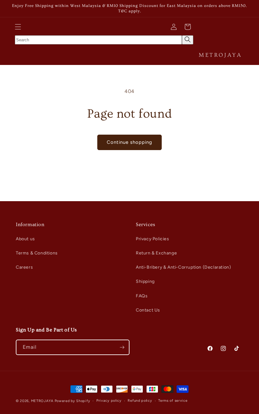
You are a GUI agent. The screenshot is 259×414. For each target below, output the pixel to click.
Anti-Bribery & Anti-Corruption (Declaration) (183, 267)
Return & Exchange (156, 253)
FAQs (142, 296)
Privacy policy (109, 401)
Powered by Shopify (72, 401)
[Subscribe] (122, 347)
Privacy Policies (152, 239)
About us (25, 239)
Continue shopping (129, 142)
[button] (18, 27)
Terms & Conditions (37, 253)
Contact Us (148, 310)
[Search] (187, 39)
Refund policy (140, 401)
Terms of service (172, 401)
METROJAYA (42, 401)
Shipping (145, 281)
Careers (24, 267)
